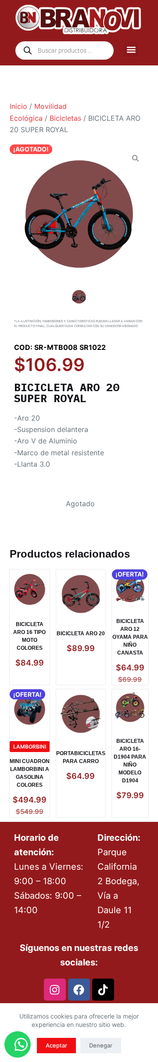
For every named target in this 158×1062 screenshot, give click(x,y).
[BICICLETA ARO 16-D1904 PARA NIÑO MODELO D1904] (130, 707)
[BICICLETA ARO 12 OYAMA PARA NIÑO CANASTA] (130, 587)
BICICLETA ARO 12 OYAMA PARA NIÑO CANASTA (130, 637)
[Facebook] (79, 990)
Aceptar (56, 1045)
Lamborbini (29, 746)
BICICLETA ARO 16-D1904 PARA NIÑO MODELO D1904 (130, 761)
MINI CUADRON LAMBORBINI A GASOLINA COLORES (30, 773)
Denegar (100, 1045)
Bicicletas (65, 118)
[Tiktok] (103, 990)
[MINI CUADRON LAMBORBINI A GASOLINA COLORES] (30, 709)
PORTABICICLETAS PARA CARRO (80, 757)
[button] (131, 49)
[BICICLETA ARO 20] (80, 594)
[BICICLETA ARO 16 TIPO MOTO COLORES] (30, 589)
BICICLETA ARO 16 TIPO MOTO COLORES (29, 636)
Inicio (18, 106)
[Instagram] (55, 990)
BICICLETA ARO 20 (81, 633)
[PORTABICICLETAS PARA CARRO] (80, 713)
